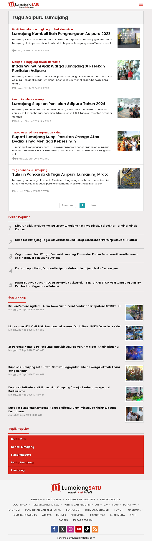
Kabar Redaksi (82, 520)
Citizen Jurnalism (97, 510)
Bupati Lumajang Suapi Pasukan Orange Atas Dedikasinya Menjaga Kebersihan (55, 139)
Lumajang (18, 470)
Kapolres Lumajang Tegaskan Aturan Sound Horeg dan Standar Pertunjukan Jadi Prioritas (76, 240)
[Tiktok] (87, 529)
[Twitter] (62, 529)
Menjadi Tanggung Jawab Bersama (36, 62)
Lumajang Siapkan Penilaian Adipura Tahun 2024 (58, 103)
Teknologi (73, 510)
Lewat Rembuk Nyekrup (28, 99)
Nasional (134, 510)
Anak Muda (117, 515)
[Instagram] (70, 529)
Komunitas (97, 515)
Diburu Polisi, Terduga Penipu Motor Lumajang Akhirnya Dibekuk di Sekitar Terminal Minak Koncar (76, 227)
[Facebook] (54, 529)
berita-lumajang (22, 447)
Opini (132, 515)
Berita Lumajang (22, 462)
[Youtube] (78, 529)
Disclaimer (53, 499)
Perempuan (78, 515)
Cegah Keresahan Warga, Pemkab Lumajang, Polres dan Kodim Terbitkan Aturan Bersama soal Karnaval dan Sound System (76, 256)
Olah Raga (20, 504)
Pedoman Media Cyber (80, 499)
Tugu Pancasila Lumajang (29, 170)
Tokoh (118, 510)
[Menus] (141, 4)
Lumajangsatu (21, 455)
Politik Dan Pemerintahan (81, 504)
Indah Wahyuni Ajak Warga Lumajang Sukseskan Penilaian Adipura (58, 68)
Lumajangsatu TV (25, 515)
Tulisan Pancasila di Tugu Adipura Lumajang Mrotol (60, 174)
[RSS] (95, 529)
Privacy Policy (110, 499)
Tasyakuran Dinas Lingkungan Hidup (37, 132)
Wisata (47, 515)
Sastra (64, 520)
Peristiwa (129, 504)
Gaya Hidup (110, 504)
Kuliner (61, 515)
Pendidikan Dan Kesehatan (43, 510)
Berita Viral (18, 439)
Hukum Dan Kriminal (45, 504)
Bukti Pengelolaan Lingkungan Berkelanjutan (42, 29)
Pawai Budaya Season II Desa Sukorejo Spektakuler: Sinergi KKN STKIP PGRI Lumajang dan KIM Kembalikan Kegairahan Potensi (78, 284)
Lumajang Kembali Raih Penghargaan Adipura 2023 (61, 33)
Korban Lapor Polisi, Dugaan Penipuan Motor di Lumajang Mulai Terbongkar (66, 268)
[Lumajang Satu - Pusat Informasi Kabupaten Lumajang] (23, 4)
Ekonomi (14, 510)
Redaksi (36, 499)
